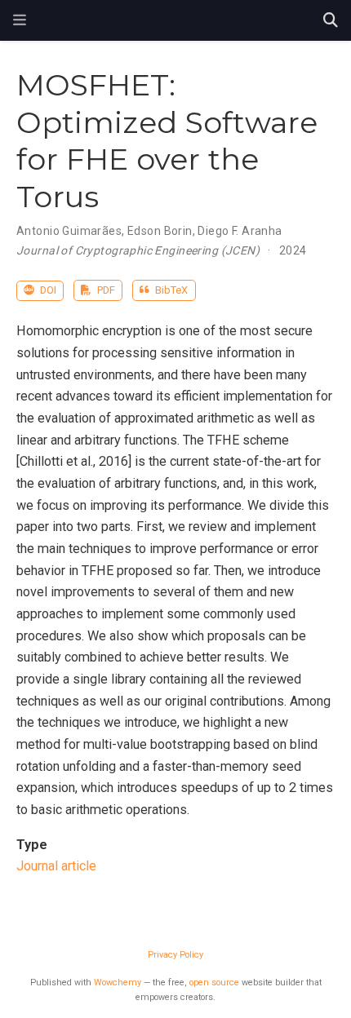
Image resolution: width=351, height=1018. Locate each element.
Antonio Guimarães (69, 230)
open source (214, 982)
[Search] (330, 20)
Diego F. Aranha (240, 230)
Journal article (56, 866)
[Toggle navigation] (19, 20)
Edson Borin (160, 230)
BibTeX (170, 290)
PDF (105, 290)
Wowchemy (117, 982)
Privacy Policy (175, 954)
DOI (47, 290)
